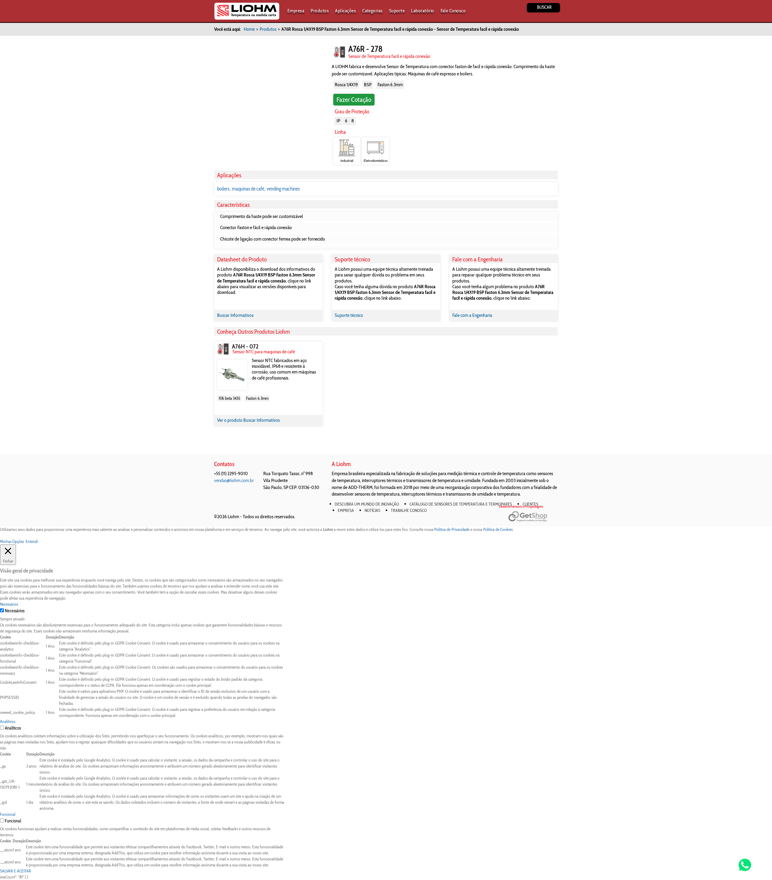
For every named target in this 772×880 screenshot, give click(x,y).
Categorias (372, 11)
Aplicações (345, 11)
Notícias (372, 510)
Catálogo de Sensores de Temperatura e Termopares (461, 504)
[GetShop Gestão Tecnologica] (533, 516)
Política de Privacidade (452, 529)
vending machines (283, 189)
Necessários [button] (9, 604)
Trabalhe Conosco (409, 510)
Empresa (295, 11)
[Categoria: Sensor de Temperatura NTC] (339, 52)
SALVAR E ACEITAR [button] (15, 871)
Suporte (397, 11)
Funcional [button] (7, 814)
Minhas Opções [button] (12, 541)
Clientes (530, 504)
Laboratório (422, 11)
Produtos (320, 11)
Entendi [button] (32, 541)
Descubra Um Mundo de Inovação (367, 504)
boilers (223, 189)
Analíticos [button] (7, 721)
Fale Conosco (453, 11)
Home (249, 29)
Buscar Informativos (235, 315)
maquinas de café (248, 189)
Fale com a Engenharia (472, 315)
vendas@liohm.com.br (234, 480)
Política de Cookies (498, 529)
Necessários (14, 610)
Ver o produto (230, 420)
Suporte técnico (349, 315)
